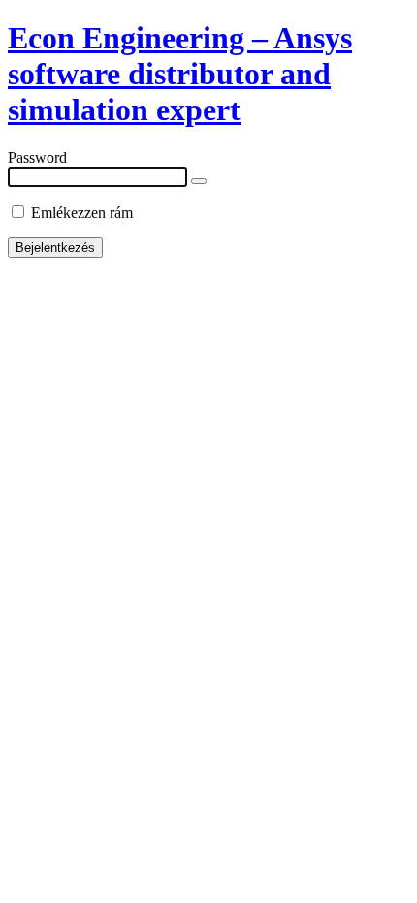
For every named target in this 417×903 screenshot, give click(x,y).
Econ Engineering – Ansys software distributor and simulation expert (180, 73)
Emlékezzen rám (80, 212)
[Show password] (199, 181)
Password (37, 157)
